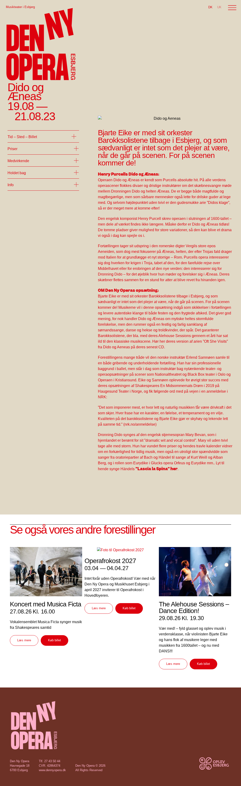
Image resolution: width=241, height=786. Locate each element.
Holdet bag (17, 173)
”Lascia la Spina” (153, 468)
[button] (43, 136)
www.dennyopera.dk (52, 770)
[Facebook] (185, 767)
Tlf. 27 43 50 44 (49, 761)
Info (11, 185)
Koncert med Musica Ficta (45, 604)
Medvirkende (18, 161)
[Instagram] (195, 767)
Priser (12, 149)
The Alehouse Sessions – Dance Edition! (194, 607)
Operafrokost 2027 (110, 560)
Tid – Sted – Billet (22, 137)
